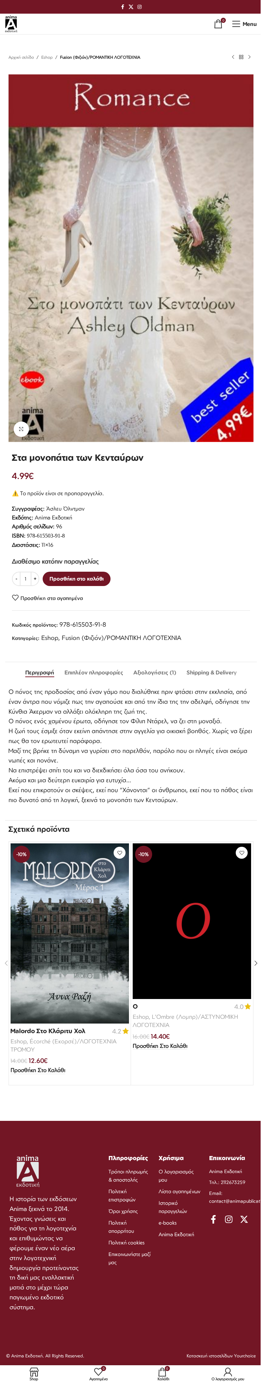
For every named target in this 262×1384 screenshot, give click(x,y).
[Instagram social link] (139, 7)
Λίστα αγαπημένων (179, 1191)
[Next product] (249, 57)
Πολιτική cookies (126, 1242)
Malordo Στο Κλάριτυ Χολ (48, 1031)
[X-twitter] (244, 1219)
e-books (168, 1222)
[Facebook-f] (213, 1219)
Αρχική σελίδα (21, 57)
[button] (38, 1070)
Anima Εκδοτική (176, 1234)
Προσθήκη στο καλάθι (76, 578)
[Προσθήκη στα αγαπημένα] (120, 853)
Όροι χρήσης (123, 1211)
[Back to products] (241, 57)
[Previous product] (233, 57)
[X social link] (131, 7)
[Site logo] (11, 23)
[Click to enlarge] (21, 429)
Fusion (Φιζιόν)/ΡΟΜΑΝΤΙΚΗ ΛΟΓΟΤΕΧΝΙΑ (100, 57)
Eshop (47, 57)
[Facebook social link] (122, 7)
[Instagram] (228, 1219)
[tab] (39, 673)
